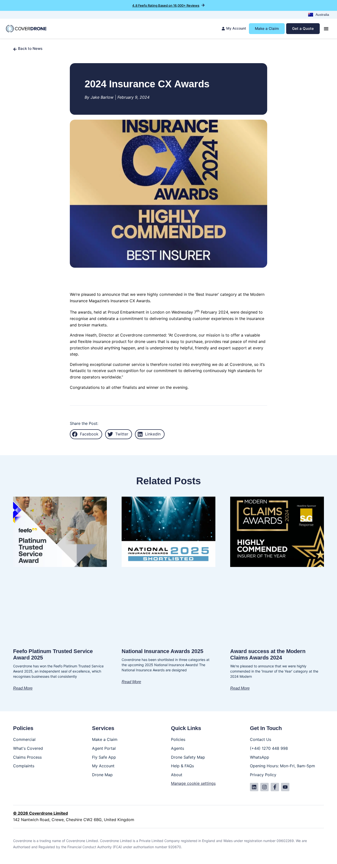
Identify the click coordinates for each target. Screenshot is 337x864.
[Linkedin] (254, 787)
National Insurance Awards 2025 (162, 651)
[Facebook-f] (275, 787)
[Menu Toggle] (326, 28)
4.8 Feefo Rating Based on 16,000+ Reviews (165, 5)
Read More (23, 688)
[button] (86, 434)
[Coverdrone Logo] (26, 29)
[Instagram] (264, 787)
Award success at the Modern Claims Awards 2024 (267, 654)
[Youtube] (285, 787)
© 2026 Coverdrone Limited (40, 813)
